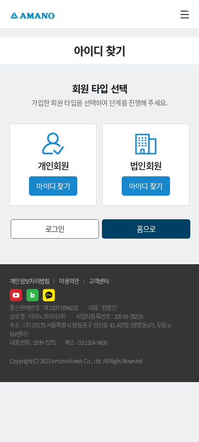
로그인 (55, 229)
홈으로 (146, 229)
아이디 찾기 (53, 186)
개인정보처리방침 (29, 281)
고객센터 (99, 281)
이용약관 (69, 281)
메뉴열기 (184, 14)
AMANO (33, 14)
